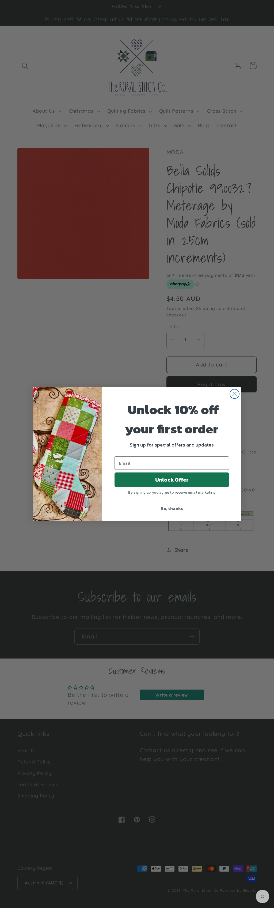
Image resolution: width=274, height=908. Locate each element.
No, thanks (172, 508)
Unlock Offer (172, 480)
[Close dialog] (234, 394)
